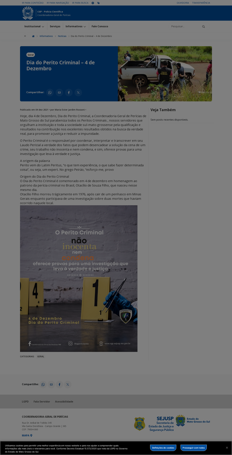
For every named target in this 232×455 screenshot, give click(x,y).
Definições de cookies (163, 447)
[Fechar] (226, 447)
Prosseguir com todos (194, 447)
